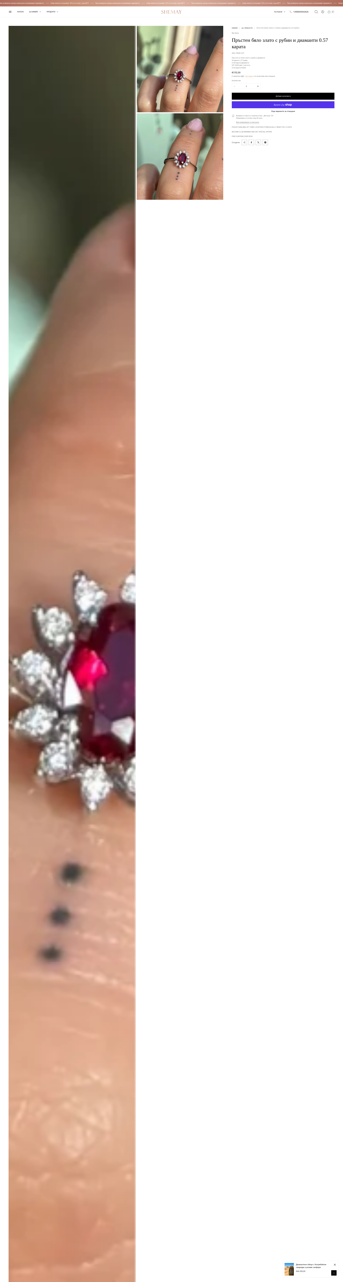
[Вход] (323, 12)
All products (247, 28)
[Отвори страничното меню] (10, 12)
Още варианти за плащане (283, 111)
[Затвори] (334, 1264)
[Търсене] (316, 12)
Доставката (249, 76)
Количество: (236, 81)
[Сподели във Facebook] (251, 142)
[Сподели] (244, 142)
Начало (235, 28)
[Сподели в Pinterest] (265, 142)
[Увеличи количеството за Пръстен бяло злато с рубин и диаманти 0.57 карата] (257, 86)
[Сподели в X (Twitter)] (258, 142)
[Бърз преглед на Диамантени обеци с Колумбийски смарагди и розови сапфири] (334, 1273)
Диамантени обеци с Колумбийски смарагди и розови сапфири (311, 1265)
